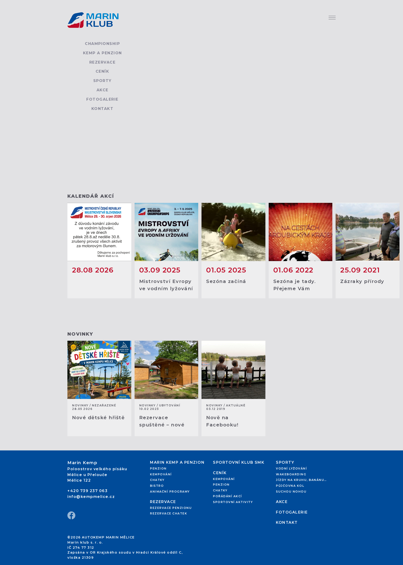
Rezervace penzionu (171, 508)
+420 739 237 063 (87, 491)
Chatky (157, 480)
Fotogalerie (102, 99)
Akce (102, 90)
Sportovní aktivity (233, 502)
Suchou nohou (291, 491)
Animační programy (170, 491)
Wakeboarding (291, 474)
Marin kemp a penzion (177, 462)
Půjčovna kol (290, 485)
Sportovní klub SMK (238, 462)
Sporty (102, 80)
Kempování (161, 474)
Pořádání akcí (227, 496)
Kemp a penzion (102, 53)
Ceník (102, 71)
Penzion (158, 468)
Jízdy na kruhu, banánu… (301, 480)
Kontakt (102, 108)
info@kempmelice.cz (91, 496)
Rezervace (102, 62)
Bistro (157, 485)
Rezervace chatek (168, 513)
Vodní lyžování (291, 468)
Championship (102, 43)
